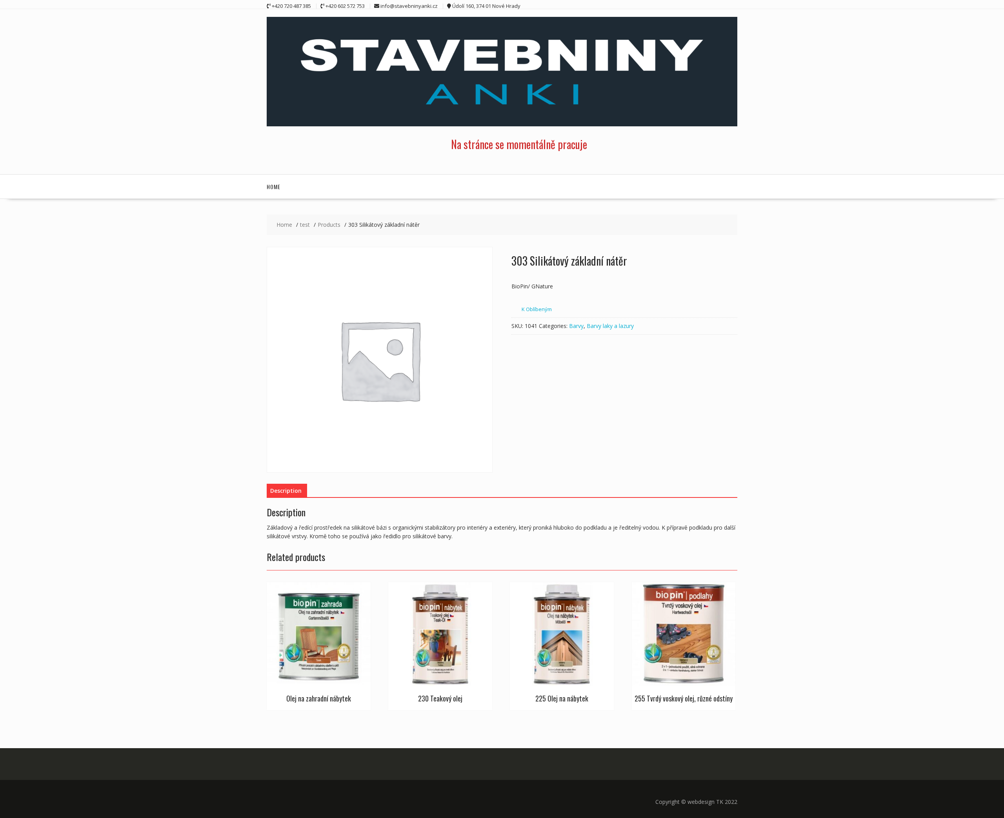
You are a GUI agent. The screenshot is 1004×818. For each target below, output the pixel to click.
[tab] (286, 491)
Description (286, 490)
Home (273, 186)
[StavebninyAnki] (502, 124)
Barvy (576, 326)
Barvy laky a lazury (610, 326)
